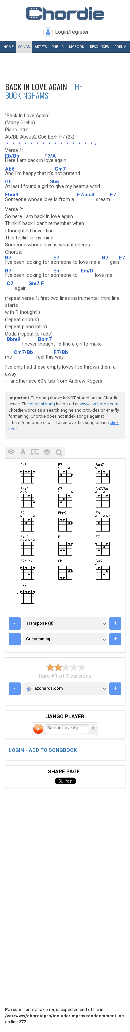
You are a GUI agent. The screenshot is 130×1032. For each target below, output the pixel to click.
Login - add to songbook (43, 750)
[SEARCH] (59, 452)
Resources (99, 47)
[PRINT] (47, 452)
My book (76, 47)
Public (58, 47)
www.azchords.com (99, 403)
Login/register (72, 32)
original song (42, 403)
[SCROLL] (35, 452)
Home (8, 47)
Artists (41, 47)
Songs (24, 47)
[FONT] (23, 452)
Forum (120, 47)
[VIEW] (11, 452)
